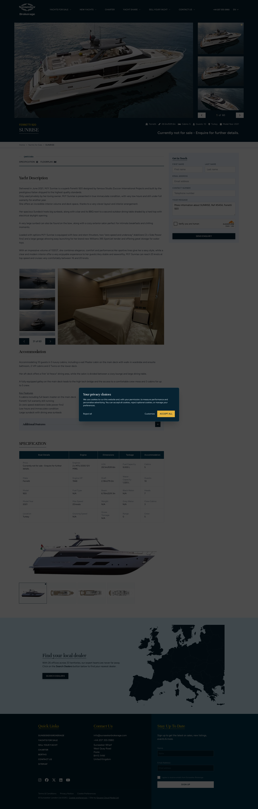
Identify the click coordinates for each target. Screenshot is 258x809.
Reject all (87, 414)
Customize (150, 414)
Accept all (166, 414)
